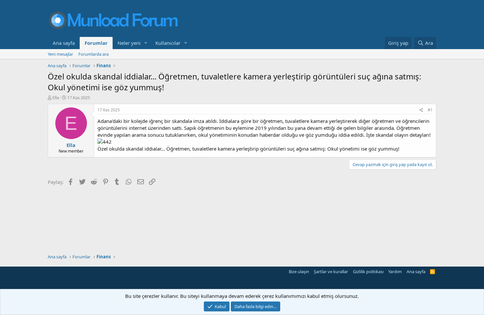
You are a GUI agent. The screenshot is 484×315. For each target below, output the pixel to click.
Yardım (395, 271)
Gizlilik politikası (368, 271)
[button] (145, 43)
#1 (430, 110)
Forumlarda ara (93, 54)
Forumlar (96, 43)
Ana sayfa (64, 43)
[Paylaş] (421, 110)
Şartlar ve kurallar (331, 271)
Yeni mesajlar (60, 54)
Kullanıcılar (167, 43)
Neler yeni (129, 43)
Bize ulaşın (299, 271)
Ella (55, 97)
